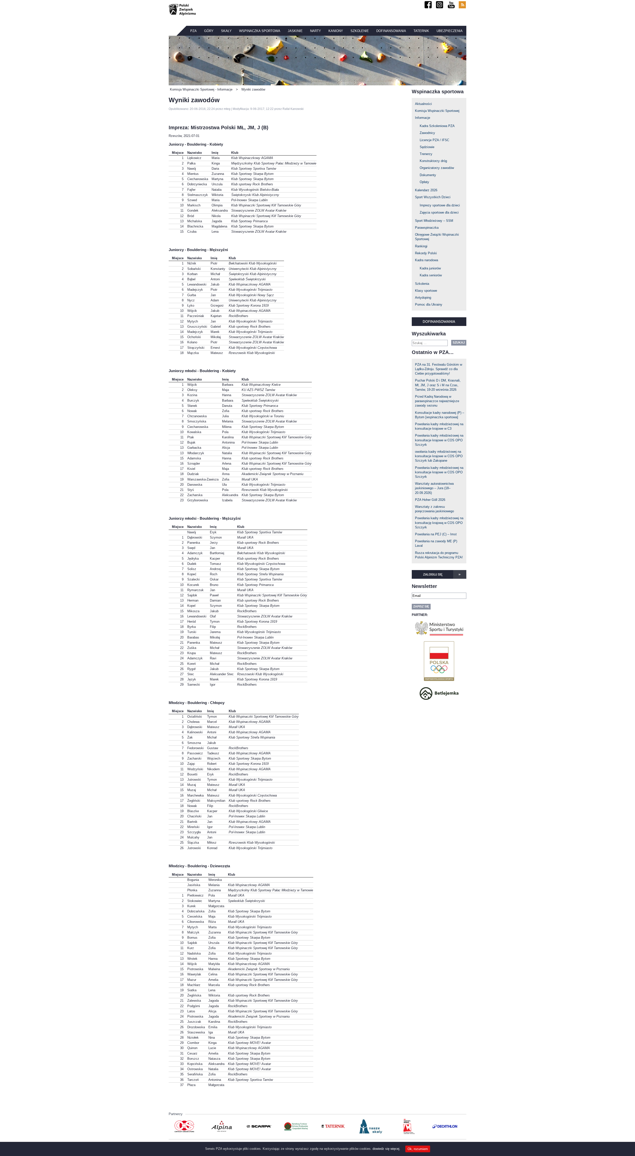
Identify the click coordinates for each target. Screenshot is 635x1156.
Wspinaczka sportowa (259, 31)
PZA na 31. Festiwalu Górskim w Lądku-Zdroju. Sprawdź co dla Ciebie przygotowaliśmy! (438, 369)
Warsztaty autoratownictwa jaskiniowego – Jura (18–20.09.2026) (434, 488)
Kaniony (335, 31)
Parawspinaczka (427, 227)
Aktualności (423, 104)
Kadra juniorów (430, 268)
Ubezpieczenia (450, 31)
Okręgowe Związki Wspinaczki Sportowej (437, 237)
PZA (193, 31)
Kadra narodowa (426, 260)
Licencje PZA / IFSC (434, 140)
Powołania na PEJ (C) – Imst (436, 534)
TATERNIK (421, 31)
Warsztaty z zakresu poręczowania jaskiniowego (434, 509)
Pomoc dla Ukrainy (428, 304)
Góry (209, 31)
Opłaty (424, 182)
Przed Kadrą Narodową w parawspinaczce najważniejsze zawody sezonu (437, 401)
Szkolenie (359, 31)
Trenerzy (426, 154)
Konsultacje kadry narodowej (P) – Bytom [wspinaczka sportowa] (439, 415)
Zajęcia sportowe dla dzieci (439, 212)
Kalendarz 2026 (426, 190)
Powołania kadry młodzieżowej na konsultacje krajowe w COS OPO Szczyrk (439, 440)
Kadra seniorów (431, 275)
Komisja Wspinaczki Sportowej (437, 111)
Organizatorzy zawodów (437, 168)
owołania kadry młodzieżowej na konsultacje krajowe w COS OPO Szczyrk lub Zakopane (439, 456)
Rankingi (421, 246)
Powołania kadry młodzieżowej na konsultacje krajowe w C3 (439, 426)
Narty (315, 31)
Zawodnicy (427, 133)
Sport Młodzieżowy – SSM (434, 221)
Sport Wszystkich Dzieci (432, 197)
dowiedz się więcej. (386, 1149)
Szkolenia (422, 284)
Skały (226, 31)
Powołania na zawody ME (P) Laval (436, 543)
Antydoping (423, 297)
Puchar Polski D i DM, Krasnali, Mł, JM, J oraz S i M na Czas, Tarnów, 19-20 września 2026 (438, 385)
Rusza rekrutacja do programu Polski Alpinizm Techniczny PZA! (439, 555)
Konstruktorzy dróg (433, 161)
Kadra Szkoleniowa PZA (437, 126)
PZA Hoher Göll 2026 (430, 500)
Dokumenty (428, 175)
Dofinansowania (391, 31)
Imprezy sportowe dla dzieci (440, 205)
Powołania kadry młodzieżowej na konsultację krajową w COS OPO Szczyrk (439, 522)
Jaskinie (295, 31)
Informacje (422, 118)
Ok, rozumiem (418, 1149)
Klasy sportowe (426, 290)
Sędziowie (427, 147)
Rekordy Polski (426, 253)
